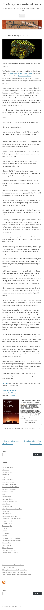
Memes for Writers (8, 482)
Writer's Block (6, 543)
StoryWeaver (11, 393)
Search (4, 451)
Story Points (6, 504)
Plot (3, 494)
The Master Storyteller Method (11, 518)
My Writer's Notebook (9, 484)
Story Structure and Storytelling (12, 509)
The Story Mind (7, 521)
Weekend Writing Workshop (11, 538)
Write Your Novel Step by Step (11, 540)
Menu (22, 16)
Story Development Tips (9, 501)
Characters (5, 470)
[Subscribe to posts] (3, 583)
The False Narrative (8, 567)
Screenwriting (6, 497)
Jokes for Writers (7, 479)
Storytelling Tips (7, 514)
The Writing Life (7, 526)
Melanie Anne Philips (9, 390)
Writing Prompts (7, 545)
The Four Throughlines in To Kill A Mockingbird (16, 575)
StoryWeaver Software (9, 516)
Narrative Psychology (9, 489)
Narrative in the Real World (10, 487)
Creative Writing (7, 472)
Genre (4, 477)
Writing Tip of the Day (9, 550)
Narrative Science (23, 428)
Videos (4, 536)
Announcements (7, 467)
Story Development (8, 499)
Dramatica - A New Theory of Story (13, 565)
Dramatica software (24, 76)
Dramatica (13, 395)
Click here (5, 383)
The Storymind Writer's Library (22, 4)
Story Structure (7, 506)
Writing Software (7, 548)
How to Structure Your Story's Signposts (14, 572)
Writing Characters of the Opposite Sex (14, 570)
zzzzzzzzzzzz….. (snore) (9, 553)
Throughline (6, 533)
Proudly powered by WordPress (11, 606)
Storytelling (5, 511)
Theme (4, 528)
